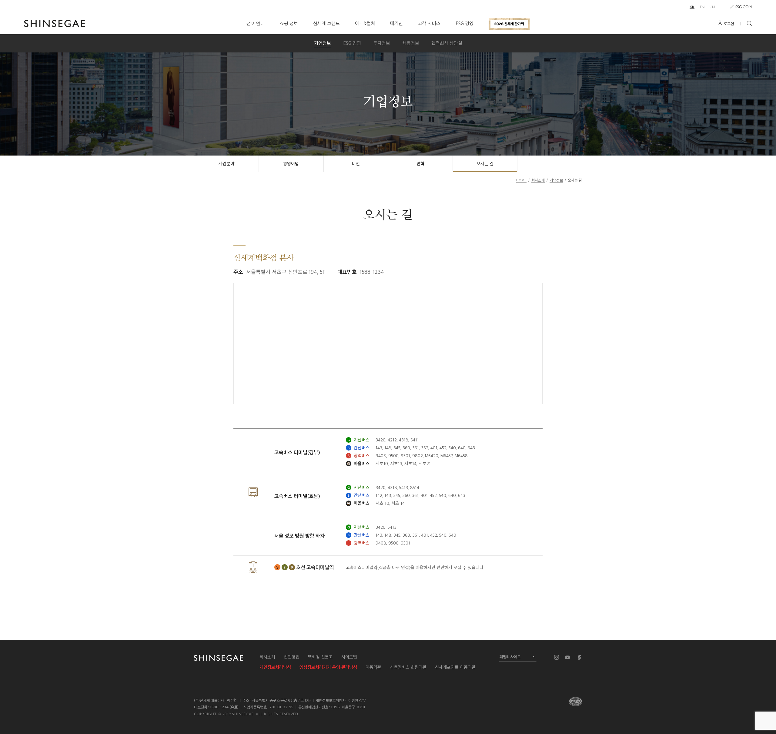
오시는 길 (485, 164)
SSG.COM (743, 6)
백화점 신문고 (320, 657)
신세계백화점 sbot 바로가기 (579, 657)
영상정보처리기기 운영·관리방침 (328, 667)
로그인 (729, 23)
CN (712, 6)
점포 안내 (255, 23)
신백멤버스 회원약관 (408, 667)
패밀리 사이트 (510, 657)
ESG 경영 (464, 23)
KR (692, 6)
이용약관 (373, 667)
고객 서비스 (429, 23)
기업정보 (322, 43)
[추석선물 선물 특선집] (509, 23)
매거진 (396, 23)
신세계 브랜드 (326, 23)
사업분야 (226, 164)
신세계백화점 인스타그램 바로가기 (556, 657)
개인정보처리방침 (275, 667)
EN (702, 6)
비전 (356, 164)
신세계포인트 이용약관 (455, 667)
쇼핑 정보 (289, 23)
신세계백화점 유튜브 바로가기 (567, 657)
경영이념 (291, 164)
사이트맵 (349, 657)
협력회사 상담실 (446, 43)
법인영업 (291, 657)
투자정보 (381, 43)
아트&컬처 (365, 23)
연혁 (420, 164)
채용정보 (410, 43)
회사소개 (267, 657)
